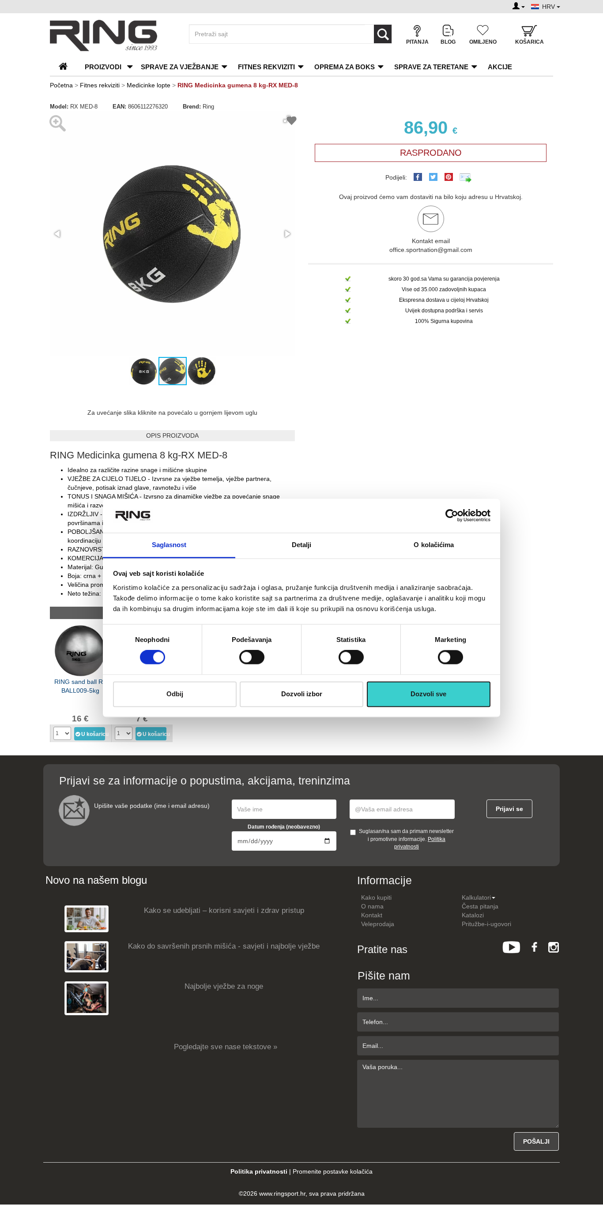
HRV (549, 6)
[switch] (251, 657)
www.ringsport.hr (282, 1193)
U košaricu (93, 734)
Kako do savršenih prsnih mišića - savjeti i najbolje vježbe (224, 946)
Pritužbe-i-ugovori (486, 923)
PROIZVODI (103, 67)
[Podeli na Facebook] (418, 177)
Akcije (500, 67)
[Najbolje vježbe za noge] (86, 998)
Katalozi (473, 915)
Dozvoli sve (428, 694)
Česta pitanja (480, 906)
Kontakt (371, 915)
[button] (58, 234)
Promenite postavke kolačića (333, 1171)
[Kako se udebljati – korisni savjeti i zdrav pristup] (86, 918)
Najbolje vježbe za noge (224, 986)
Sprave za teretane (431, 67)
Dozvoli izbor (301, 694)
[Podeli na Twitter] (433, 177)
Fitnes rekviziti (266, 67)
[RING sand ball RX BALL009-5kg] (80, 649)
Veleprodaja (377, 923)
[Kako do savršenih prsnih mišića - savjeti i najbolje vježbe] (86, 956)
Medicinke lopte (148, 85)
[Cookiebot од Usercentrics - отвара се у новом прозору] (451, 515)
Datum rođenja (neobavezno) (284, 827)
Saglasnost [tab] (169, 544)
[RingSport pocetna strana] (67, 67)
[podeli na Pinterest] (449, 177)
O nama (372, 906)
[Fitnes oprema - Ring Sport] (112, 35)
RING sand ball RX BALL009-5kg (80, 686)
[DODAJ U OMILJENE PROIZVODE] (291, 122)
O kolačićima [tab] (434, 544)
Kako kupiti (376, 897)
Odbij (174, 694)
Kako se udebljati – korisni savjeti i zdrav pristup (224, 910)
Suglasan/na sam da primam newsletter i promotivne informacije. (406, 838)
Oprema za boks (344, 67)
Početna (61, 85)
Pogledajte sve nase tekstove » (225, 1047)
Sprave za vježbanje (180, 67)
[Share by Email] (466, 177)
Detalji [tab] (302, 544)
